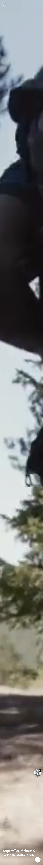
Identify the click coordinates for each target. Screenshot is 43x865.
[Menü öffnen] (38, 860)
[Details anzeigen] (40, 770)
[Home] (3, 5)
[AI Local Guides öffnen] (37, 773)
